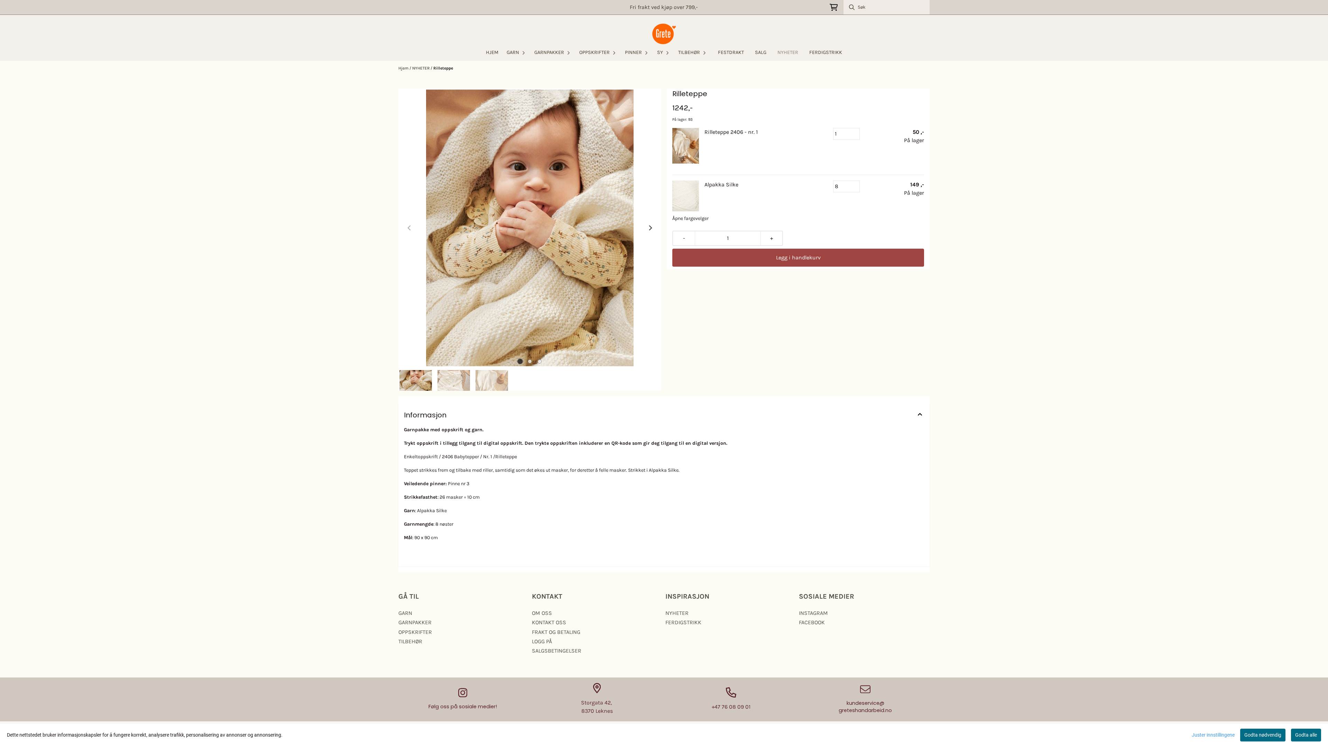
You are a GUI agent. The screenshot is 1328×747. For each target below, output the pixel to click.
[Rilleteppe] (530, 228)
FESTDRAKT (731, 52)
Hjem (403, 68)
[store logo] (664, 34)
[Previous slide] (409, 227)
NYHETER (787, 52)
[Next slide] (650, 227)
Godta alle (1306, 735)
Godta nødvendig (1262, 735)
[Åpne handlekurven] (833, 7)
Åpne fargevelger (690, 218)
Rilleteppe (443, 68)
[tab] (520, 362)
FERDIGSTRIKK (825, 52)
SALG (760, 52)
